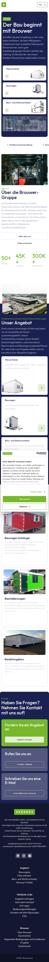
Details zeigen (36, 492)
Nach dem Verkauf (24, 902)
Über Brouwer (24, 932)
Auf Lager (24, 905)
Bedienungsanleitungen (24, 909)
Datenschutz (24, 946)
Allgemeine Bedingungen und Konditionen (24, 939)
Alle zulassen (24, 499)
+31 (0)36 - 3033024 (24, 764)
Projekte (24, 942)
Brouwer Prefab (25, 882)
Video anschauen (24, 243)
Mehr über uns (24, 236)
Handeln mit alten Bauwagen (24, 912)
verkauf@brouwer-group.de (24, 793)
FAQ (24, 916)
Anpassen (23, 507)
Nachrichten (24, 935)
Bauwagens (24, 872)
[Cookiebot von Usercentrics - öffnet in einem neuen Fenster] (36, 453)
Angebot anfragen (24, 739)
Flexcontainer (24, 875)
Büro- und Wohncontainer (24, 879)
